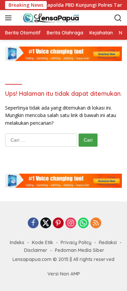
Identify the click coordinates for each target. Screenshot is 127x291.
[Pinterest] (58, 223)
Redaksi (108, 242)
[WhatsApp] (83, 223)
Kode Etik (42, 242)
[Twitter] (45, 223)
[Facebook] (33, 223)
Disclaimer (35, 250)
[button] (9, 18)
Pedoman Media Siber (79, 250)
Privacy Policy (76, 242)
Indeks (17, 242)
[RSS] (95, 223)
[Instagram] (70, 223)
